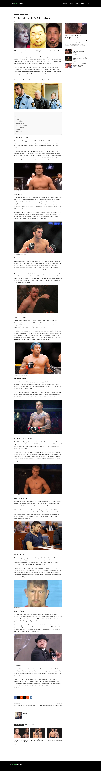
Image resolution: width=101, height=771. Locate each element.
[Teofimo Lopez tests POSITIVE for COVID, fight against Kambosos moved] (68, 65)
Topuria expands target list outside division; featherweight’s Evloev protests (37, 740)
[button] (88, 3)
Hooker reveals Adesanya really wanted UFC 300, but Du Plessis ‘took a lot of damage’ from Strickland (21, 740)
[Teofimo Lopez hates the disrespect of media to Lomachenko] (76, 28)
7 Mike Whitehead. (19, 121)
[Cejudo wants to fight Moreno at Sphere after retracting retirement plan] (54, 733)
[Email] (24, 697)
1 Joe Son (17, 133)
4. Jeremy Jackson (19, 127)
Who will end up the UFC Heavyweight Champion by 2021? (78, 51)
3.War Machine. (19, 129)
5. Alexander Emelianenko (21, 125)
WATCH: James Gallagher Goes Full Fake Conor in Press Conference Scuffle (51, 706)
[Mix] (27, 697)
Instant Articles (20, 12)
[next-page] (17, 744)
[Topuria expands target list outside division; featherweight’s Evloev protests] (37, 733)
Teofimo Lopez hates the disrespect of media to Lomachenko (73, 37)
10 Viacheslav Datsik (20, 116)
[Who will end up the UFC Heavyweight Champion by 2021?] (68, 51)
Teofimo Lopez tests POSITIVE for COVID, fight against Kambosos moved (79, 65)
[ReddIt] (21, 697)
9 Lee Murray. (18, 118)
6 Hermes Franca (19, 123)
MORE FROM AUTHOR (29, 724)
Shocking (26, 14)
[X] (18, 697)
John (66, 40)
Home (15, 12)
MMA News (22, 14)
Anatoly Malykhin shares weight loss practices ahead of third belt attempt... (80, 58)
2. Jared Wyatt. (18, 131)
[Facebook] (15, 697)
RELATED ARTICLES (19, 724)
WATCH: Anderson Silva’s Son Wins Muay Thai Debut (24, 706)
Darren (16, 21)
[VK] (31, 697)
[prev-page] (15, 744)
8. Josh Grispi (18, 120)
